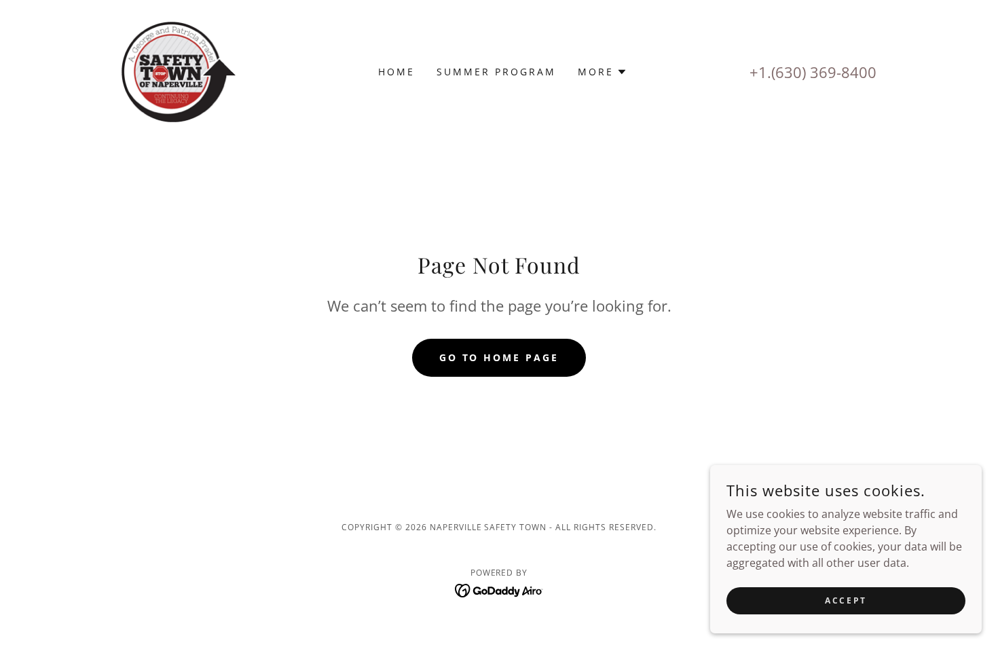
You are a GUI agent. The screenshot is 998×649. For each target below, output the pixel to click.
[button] (602, 72)
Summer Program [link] (496, 71)
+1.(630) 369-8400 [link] (813, 72)
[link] (179, 70)
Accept (845, 600)
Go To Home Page (499, 357)
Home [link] (396, 71)
